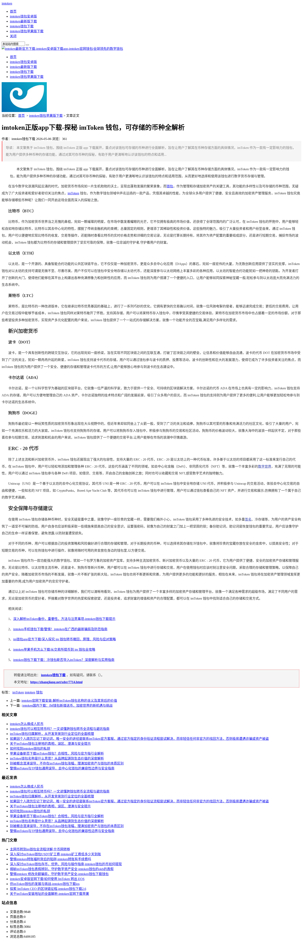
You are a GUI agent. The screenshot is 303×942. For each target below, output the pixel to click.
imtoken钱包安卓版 (23, 16)
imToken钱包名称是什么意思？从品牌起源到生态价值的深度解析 (57, 758)
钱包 (170, 186)
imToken (73, 193)
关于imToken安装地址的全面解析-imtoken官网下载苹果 (49, 893)
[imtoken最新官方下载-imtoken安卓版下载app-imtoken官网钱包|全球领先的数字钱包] (62, 48)
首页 (13, 11)
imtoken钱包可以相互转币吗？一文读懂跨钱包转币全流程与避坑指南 (59, 729)
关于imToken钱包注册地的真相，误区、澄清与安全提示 (50, 743)
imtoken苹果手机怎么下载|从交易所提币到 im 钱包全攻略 (54, 649)
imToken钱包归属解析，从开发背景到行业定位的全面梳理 (52, 733)
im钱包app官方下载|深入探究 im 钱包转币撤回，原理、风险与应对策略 (64, 639)
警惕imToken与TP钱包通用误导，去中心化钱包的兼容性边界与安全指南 (62, 768)
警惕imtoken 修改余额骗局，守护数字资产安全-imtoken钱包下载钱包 (59, 874)
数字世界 (264, 466)
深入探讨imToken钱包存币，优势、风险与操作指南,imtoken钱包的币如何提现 (66, 864)
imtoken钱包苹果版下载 (26, 31)
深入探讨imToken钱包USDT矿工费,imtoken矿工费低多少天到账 (55, 854)
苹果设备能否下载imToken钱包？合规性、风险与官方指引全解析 (57, 753)
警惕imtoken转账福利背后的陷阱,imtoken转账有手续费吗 (50, 859)
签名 (248, 519)
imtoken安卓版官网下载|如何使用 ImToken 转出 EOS (47, 879)
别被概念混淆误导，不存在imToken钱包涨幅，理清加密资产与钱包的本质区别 (67, 763)
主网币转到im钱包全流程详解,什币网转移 (40, 849)
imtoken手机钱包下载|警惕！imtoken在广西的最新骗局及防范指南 (60, 629)
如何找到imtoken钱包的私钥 (30, 748)
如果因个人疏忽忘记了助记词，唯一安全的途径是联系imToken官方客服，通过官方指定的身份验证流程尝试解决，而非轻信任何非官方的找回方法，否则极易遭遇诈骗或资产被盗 (139, 738)
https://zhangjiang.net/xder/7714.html (56, 682)
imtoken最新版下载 (23, 21)
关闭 (13, 36)
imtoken (7, 3)
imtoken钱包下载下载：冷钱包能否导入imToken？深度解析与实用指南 (63, 660)
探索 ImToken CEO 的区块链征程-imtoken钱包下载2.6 (48, 889)
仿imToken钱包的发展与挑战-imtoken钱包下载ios (45, 884)
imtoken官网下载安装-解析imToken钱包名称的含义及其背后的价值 (69, 700)
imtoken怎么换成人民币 (26, 724)
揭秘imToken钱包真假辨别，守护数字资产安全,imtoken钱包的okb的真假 (62, 869)
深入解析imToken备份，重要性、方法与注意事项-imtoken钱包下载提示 (64, 619)
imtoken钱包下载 (22, 26)
